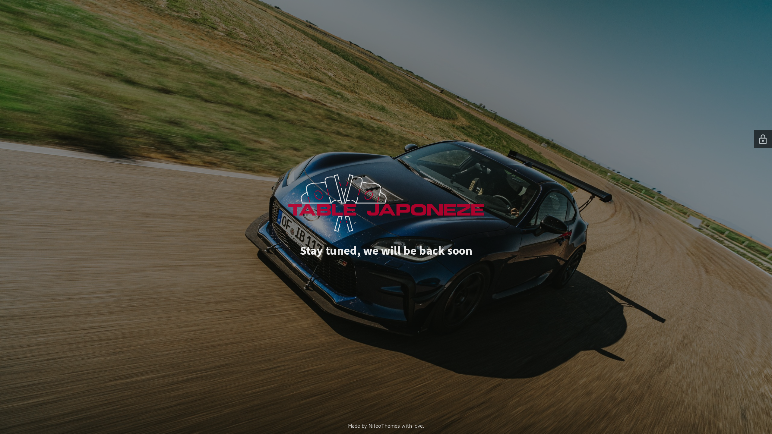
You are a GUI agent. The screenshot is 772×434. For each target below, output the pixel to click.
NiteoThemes (384, 426)
